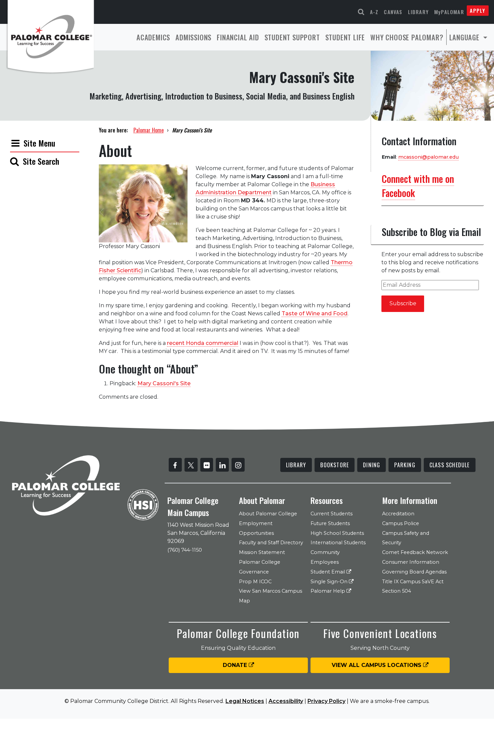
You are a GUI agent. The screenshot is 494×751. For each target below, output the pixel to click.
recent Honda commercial (202, 343)
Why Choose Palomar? (406, 37)
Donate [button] (236, 665)
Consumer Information (410, 562)
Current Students (332, 514)
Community (325, 552)
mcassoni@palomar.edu (428, 157)
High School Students (337, 533)
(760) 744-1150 (184, 550)
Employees (325, 562)
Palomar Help (328, 591)
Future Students (330, 523)
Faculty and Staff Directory (271, 543)
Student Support (292, 37)
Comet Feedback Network (415, 552)
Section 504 (396, 591)
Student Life (345, 37)
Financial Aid (238, 37)
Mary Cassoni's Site (164, 383)
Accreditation (398, 514)
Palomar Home (148, 130)
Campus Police (400, 523)
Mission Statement (262, 552)
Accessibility (286, 701)
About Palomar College (268, 514)
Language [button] (465, 37)
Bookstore (334, 465)
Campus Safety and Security (405, 538)
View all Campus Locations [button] (377, 665)
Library (418, 11)
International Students (338, 543)
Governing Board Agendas (414, 572)
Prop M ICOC (255, 582)
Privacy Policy (326, 701)
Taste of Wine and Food (314, 313)
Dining (371, 465)
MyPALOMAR (449, 11)
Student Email (328, 572)
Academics (153, 37)
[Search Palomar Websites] (361, 11)
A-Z (374, 11)
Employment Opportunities (256, 528)
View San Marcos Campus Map (270, 596)
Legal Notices (244, 701)
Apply (477, 10)
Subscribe (402, 303)
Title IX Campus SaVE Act (413, 582)
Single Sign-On (330, 582)
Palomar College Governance (259, 567)
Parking (404, 465)
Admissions (193, 37)
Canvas (393, 11)
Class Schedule (449, 465)
